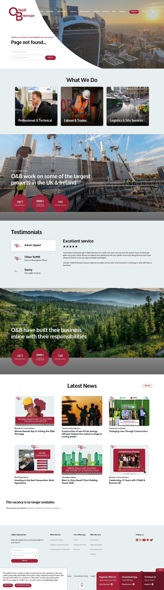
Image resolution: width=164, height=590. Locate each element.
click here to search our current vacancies (43, 508)
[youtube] (144, 540)
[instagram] (140, 540)
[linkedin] (137, 540)
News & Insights (96, 545)
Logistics (73, 11)
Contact (122, 11)
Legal (92, 576)
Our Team (94, 540)
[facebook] (148, 540)
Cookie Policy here (50, 580)
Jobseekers (50, 11)
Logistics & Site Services (59, 545)
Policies (93, 554)
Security (77, 549)
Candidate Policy (81, 576)
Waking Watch (85, 11)
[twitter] (151, 540)
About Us (106, 11)
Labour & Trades (56, 540)
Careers (96, 11)
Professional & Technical (59, 549)
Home (41, 11)
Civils (76, 540)
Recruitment (61, 11)
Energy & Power (80, 545)
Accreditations (96, 549)
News (114, 11)
